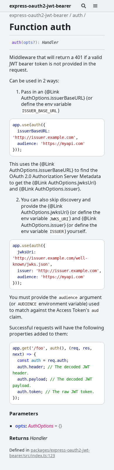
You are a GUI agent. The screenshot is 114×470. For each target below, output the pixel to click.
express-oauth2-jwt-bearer (40, 6)
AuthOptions (40, 426)
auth (77, 15)
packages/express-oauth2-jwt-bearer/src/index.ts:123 (49, 452)
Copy (94, 125)
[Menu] (99, 6)
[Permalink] (63, 43)
